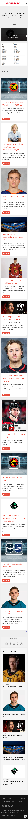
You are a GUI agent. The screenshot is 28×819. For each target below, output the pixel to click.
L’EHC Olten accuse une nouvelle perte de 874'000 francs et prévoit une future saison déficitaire (13, 783)
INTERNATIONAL (7, 801)
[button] (2, 2)
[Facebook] (10, 643)
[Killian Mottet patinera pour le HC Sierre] (14, 668)
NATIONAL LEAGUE (7, 798)
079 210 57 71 (12, 815)
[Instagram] (17, 643)
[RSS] (21, 643)
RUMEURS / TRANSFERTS (18, 801)
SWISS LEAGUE (16, 798)
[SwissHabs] (12, 3)
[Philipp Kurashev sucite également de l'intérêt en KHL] (14, 700)
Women (23, 798)
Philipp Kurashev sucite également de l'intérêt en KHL (14, 715)
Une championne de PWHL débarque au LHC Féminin (13, 736)
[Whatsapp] (6, 643)
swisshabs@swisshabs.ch (11, 812)
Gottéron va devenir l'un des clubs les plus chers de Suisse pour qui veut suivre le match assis (14, 759)
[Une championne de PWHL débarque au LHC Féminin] (14, 726)
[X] (14, 643)
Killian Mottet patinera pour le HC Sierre (12, 686)
